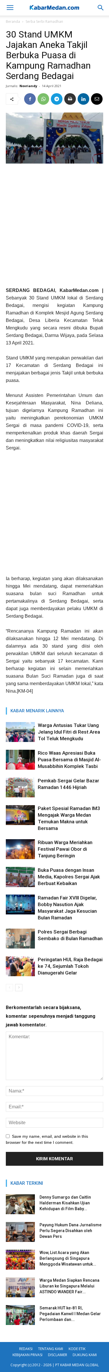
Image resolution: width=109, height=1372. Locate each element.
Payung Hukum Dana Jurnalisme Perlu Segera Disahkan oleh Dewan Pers (70, 1231)
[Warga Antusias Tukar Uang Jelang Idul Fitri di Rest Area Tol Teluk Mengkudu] (20, 732)
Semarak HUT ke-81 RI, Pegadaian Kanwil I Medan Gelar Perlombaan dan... (70, 1314)
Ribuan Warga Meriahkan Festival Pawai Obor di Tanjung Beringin (65, 849)
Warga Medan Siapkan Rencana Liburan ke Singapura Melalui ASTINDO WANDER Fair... (69, 1286)
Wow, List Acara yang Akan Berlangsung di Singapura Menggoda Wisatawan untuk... (68, 1258)
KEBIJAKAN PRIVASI (27, 1354)
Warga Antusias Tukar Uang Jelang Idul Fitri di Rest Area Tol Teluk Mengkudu (69, 731)
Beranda (13, 21)
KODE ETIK (77, 1348)
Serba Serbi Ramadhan (44, 21)
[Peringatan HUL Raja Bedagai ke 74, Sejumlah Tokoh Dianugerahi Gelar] (20, 966)
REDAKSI (26, 1348)
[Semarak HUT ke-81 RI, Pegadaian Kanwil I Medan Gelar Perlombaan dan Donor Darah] (20, 1315)
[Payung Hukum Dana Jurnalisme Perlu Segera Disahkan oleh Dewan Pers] (20, 1232)
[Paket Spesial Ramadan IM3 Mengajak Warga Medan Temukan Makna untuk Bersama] (20, 815)
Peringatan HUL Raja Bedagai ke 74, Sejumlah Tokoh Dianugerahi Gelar (70, 966)
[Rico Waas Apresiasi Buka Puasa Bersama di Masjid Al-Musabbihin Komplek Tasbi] (20, 760)
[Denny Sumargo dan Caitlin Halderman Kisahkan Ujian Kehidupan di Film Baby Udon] (20, 1204)
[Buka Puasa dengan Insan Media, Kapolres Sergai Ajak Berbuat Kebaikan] (20, 877)
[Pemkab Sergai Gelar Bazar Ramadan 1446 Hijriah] (20, 787)
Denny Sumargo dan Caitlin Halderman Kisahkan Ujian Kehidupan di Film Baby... (65, 1203)
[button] (101, 8)
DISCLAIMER (57, 1354)
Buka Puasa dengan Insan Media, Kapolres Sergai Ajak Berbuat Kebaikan (69, 876)
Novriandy (28, 86)
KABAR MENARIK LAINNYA (37, 710)
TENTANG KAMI (50, 1348)
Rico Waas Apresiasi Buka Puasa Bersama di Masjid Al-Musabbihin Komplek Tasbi (69, 759)
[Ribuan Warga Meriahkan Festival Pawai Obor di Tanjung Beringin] (20, 849)
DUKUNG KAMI (85, 1354)
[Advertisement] (54, 227)
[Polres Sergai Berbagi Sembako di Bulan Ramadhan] (20, 939)
